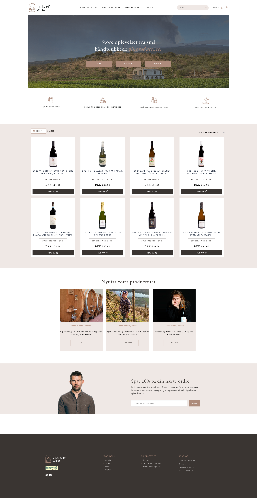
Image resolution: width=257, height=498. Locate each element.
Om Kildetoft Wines (152, 463)
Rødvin (158, 64)
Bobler (99, 64)
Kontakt (146, 460)
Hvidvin (128, 64)
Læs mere (81, 343)
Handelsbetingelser (152, 466)
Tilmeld (194, 403)
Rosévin (108, 466)
